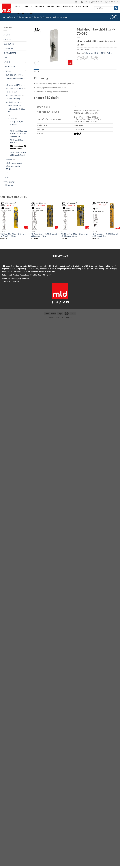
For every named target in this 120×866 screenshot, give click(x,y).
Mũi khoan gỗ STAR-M (14, 85)
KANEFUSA (8, 48)
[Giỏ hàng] (76, 1)
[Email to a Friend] (87, 58)
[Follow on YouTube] (67, 302)
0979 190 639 (14, 281)
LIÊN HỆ (85, 7)
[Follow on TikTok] (60, 302)
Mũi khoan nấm (11, 92)
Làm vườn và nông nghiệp (15, 78)
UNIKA (7, 177)
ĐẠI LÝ (78, 7)
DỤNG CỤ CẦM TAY (13, 75)
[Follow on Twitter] (63, 302)
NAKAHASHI (9, 66)
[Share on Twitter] (83, 58)
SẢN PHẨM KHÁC (53, 7)
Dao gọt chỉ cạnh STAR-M (16, 123)
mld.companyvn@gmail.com (18, 279)
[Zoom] (36, 63)
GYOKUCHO (9, 44)
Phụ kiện (9, 160)
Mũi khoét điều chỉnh (13, 95)
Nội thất (11, 118)
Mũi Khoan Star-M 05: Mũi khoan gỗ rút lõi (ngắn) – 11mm (13, 235)
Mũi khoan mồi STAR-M (14, 88)
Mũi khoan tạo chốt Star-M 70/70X (18, 147)
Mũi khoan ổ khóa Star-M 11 (16, 141)
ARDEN (7, 35)
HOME (17, 7)
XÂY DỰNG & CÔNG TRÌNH (13, 167)
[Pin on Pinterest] (92, 58)
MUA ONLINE (68, 7)
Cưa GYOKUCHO (37, 7)
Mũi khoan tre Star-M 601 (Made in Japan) (18, 153)
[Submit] (116, 8)
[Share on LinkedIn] (96, 58)
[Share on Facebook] (79, 58)
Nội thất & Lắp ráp (12, 102)
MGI (5, 57)
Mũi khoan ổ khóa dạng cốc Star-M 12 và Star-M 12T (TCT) (18, 133)
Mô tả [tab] (36, 72)
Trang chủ (6, 17)
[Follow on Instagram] (56, 302)
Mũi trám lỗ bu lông (13, 99)
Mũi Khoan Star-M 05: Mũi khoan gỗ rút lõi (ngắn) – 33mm (74, 235)
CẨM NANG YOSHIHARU (25, 14)
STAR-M (25, 7)
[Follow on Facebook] (52, 302)
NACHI (7, 62)
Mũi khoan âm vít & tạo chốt (16, 110)
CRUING (7, 39)
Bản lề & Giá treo (14, 106)
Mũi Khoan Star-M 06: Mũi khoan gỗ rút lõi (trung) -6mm (105, 235)
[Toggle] (25, 34)
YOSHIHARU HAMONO (9, 183)
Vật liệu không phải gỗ (14, 163)
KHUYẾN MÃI (10, 53)
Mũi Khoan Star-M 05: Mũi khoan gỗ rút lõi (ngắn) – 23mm (44, 235)
